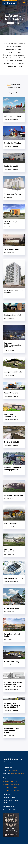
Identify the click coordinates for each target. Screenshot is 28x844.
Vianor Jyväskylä (11, 393)
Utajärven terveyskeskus (10, 550)
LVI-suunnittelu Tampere (11, 790)
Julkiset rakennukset (14, 90)
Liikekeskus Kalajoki (12, 143)
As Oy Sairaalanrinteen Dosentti (13, 291)
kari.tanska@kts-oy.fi (18, 773)
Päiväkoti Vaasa (10, 523)
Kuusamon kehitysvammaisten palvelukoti (12, 345)
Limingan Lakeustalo (13, 315)
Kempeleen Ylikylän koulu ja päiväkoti (12, 468)
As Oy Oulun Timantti (13, 194)
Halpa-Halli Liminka (12, 116)
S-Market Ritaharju (12, 661)
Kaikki (8, 84)
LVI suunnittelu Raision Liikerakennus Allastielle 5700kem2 (13, 684)
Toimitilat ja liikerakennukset (14, 93)
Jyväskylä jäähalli (11, 442)
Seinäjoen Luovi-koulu (13, 495)
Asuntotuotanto (16, 84)
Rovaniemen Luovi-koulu (12, 635)
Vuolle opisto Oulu (11, 608)
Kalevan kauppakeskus (13, 578)
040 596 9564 (12, 770)
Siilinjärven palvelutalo (13, 372)
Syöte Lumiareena (11, 249)
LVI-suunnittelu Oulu (10, 781)
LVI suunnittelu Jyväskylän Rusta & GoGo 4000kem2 (12, 705)
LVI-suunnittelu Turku (10, 787)
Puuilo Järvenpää (11, 166)
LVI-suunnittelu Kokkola (11, 784)
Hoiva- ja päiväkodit (14, 87)
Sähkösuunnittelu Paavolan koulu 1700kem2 (11, 730)
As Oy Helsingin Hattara (10, 222)
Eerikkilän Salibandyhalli (10, 415)
